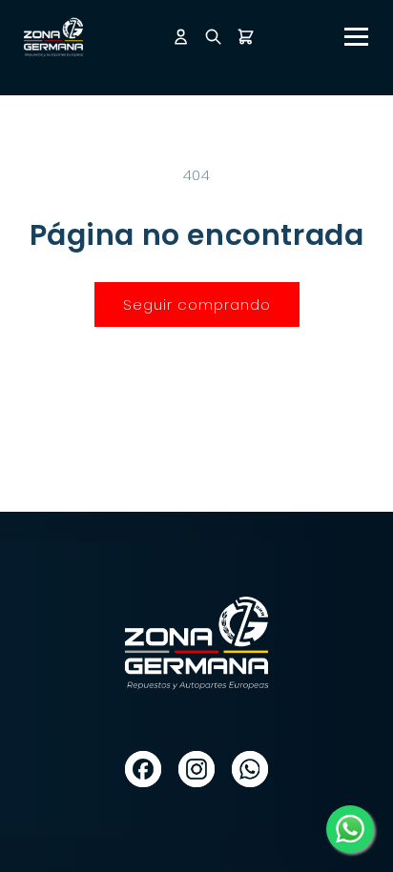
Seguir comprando (197, 304)
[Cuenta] (181, 37)
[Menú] (356, 36)
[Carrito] (246, 37)
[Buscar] (213, 37)
